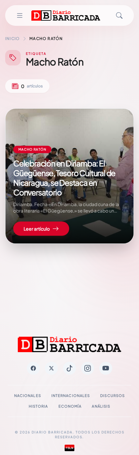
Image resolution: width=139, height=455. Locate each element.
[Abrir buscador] (119, 15)
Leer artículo (37, 229)
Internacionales (70, 395)
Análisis (101, 406)
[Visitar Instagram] (87, 368)
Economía (70, 406)
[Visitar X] (51, 368)
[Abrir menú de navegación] (19, 15)
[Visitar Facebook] (33, 368)
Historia (38, 406)
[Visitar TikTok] (69, 368)
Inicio (12, 38)
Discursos (112, 395)
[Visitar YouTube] (105, 368)
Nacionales (27, 395)
